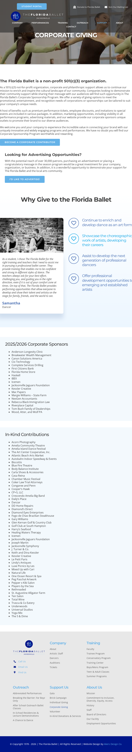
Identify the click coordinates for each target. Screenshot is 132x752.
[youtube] (29, 679)
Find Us (22, 672)
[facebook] (14, 679)
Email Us (23, 666)
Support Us (59, 687)
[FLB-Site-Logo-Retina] (37, 12)
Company (58, 643)
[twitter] (19, 679)
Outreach (21, 687)
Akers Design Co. (113, 744)
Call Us (22, 661)
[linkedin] (34, 679)
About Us (94, 687)
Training (93, 643)
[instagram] (24, 679)
